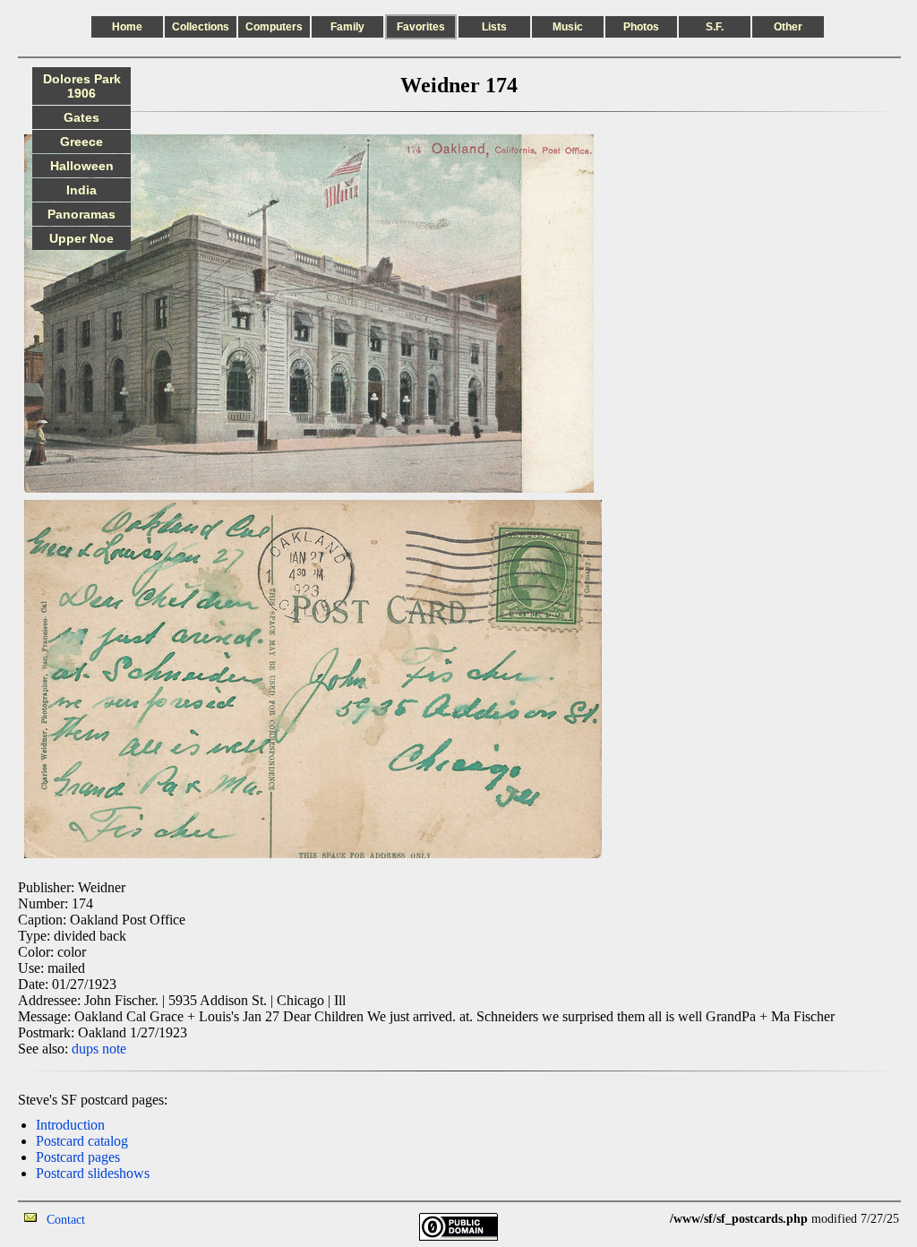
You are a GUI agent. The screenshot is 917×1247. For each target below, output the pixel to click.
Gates (81, 117)
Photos (641, 27)
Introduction (70, 1124)
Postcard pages (78, 1157)
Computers (274, 27)
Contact (66, 1219)
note (114, 1048)
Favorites (421, 27)
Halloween (82, 166)
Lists (494, 27)
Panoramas (81, 214)
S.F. (715, 27)
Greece (81, 141)
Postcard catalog (82, 1140)
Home (127, 27)
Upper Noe (81, 238)
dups (85, 1048)
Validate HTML (125, 1219)
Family (347, 27)
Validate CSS (637, 1219)
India (81, 190)
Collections (200, 27)
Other (788, 27)
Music (568, 27)
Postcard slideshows (93, 1173)
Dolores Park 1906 (82, 86)
